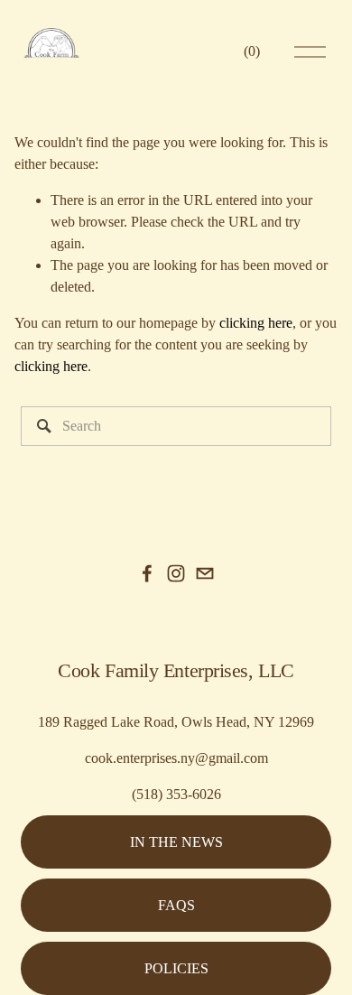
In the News (176, 842)
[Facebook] (147, 573)
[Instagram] (176, 573)
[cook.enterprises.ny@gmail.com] (205, 573)
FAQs (176, 905)
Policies (176, 968)
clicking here (255, 322)
